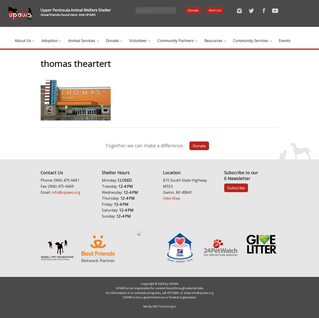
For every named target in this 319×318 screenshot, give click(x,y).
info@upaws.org (66, 192)
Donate (193, 10)
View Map (171, 198)
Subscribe (236, 188)
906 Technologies (164, 306)
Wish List (215, 10)
